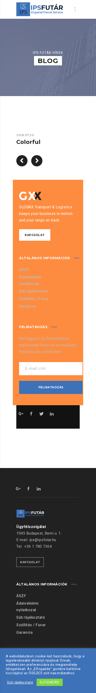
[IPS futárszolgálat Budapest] (39, 9)
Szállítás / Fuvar (34, 298)
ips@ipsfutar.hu (42, 540)
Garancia (27, 306)
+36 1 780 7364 (38, 546)
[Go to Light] (36, 160)
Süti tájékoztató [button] (20, 682)
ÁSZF (24, 269)
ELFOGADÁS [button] (49, 682)
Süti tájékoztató (33, 291)
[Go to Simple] (21, 160)
